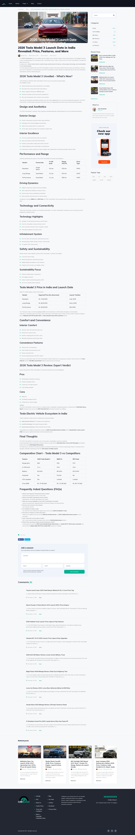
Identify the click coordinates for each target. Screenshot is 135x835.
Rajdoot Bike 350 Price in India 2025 (40, 526)
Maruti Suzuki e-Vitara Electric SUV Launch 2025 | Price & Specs (47, 605)
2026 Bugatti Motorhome (36, 445)
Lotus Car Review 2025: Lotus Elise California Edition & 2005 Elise (48, 688)
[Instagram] (115, 830)
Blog (32, 3)
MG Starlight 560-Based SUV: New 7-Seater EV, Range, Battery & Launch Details (80, 764)
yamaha (109, 180)
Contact (39, 3)
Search (17, 3)
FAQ (37, 799)
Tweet (28, 539)
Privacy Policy (52, 809)
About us (38, 802)
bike (94, 176)
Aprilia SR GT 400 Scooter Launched (71, 524)
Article (94, 28)
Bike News (95, 35)
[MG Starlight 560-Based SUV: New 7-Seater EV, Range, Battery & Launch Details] (80, 752)
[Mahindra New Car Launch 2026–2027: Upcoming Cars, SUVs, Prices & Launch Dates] (94, 79)
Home (10, 3)
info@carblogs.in (112, 800)
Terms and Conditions (39, 810)
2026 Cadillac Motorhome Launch (68, 514)
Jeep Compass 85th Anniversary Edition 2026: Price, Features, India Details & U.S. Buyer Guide (105, 764)
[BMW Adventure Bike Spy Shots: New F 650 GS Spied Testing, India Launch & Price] (94, 68)
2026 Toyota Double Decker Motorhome (47, 524)
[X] (112, 830)
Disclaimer (51, 806)
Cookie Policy (39, 806)
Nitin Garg (24, 55)
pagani (94, 180)
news (24, 535)
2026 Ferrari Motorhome (49, 514)
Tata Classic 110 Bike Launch (50, 448)
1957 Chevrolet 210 (43, 409)
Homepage (21, 9)
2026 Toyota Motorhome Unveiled (55, 430)
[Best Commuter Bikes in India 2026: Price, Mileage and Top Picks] (94, 58)
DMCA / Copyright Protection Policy (40, 816)
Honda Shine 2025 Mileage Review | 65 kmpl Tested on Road (46, 705)
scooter (101, 180)
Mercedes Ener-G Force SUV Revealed (67, 443)
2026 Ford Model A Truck (60, 510)
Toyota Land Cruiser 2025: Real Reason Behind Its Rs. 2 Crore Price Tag (50, 590)
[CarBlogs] (4, 3)
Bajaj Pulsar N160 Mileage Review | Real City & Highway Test (46, 671)
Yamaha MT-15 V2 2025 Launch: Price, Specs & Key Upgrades (46, 638)
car (99, 176)
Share (21, 539)
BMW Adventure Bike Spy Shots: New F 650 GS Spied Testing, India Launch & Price (107, 68)
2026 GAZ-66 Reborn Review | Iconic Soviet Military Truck (45, 655)
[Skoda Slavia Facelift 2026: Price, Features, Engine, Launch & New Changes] (54, 752)
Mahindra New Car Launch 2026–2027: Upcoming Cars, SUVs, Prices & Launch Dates (107, 78)
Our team (51, 799)
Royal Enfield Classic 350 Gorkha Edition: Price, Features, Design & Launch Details (108, 89)
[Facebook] (108, 830)
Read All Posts (94, 98)
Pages (24, 3)
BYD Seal (40, 199)
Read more (102, 62)
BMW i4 (33, 199)
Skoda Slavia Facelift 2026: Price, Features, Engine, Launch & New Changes (53, 764)
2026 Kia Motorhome (56, 520)
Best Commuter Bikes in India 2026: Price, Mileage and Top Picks (107, 57)
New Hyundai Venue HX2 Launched (53, 315)
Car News (54, 55)
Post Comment (74, 571)
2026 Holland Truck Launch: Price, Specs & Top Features (45, 621)
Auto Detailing (96, 31)
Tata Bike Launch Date (35, 360)
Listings (38, 796)
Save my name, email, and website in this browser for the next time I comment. (33, 571)
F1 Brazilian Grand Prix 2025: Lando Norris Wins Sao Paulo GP (47, 721)
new (21, 535)
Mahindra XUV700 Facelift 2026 (32, 315)
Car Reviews (96, 45)
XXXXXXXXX (110, 796)
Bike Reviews (96, 38)
